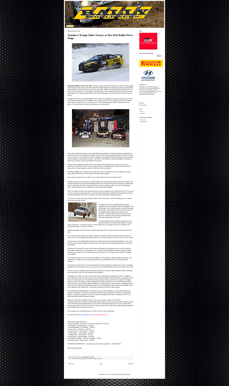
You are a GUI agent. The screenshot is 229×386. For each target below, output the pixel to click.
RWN (118, 374)
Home (100, 363)
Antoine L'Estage (78, 358)
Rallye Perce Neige (98, 358)
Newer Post (71, 363)
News (141, 120)
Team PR (142, 121)
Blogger (128, 374)
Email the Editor (143, 105)
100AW (73, 358)
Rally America (86, 358)
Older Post (130, 363)
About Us (142, 113)
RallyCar (91, 358)
